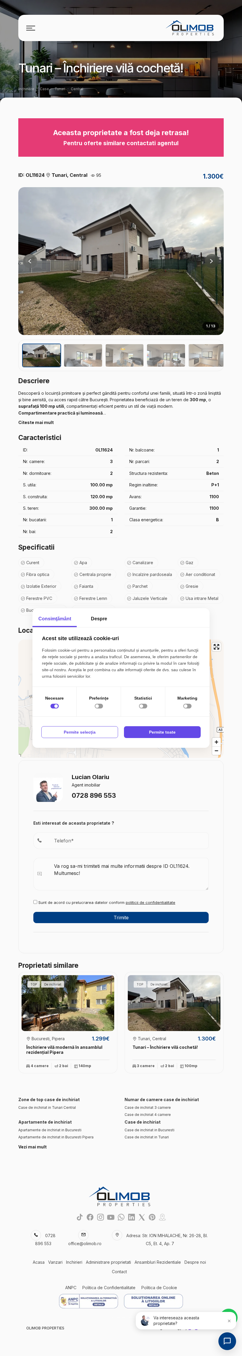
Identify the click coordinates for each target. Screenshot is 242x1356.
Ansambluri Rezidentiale (158, 1262)
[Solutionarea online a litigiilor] (153, 1301)
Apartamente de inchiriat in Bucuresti (49, 1130)
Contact (119, 1271)
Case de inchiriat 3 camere (148, 1107)
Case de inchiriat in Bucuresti (149, 1130)
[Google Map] (162, 1217)
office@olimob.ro (85, 1243)
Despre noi (195, 1262)
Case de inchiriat (143, 1121)
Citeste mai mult (36, 422)
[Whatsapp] (121, 1217)
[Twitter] (142, 1217)
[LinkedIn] (131, 1217)
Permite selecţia (80, 732)
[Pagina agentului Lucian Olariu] (48, 786)
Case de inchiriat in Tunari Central (47, 1107)
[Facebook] (90, 1217)
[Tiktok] (80, 1217)
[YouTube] (111, 1217)
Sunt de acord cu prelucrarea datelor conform (106, 902)
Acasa (39, 1262)
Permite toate (162, 732)
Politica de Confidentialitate (108, 1287)
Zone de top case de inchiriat (49, 1099)
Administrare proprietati (108, 1262)
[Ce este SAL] (88, 1301)
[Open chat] (227, 1341)
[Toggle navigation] (31, 28)
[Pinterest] (152, 1217)
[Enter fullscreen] (216, 647)
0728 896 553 (94, 795)
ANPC (70, 1287)
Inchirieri (74, 1262)
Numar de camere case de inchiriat (162, 1099)
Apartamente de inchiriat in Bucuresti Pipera (56, 1137)
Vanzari (55, 1262)
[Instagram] (100, 1217)
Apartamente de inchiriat (45, 1121)
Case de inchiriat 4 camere (148, 1114)
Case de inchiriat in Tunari (147, 1137)
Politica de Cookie (159, 1287)
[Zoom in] (216, 742)
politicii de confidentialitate (150, 902)
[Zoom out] (216, 750)
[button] (212, 261)
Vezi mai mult (32, 1146)
